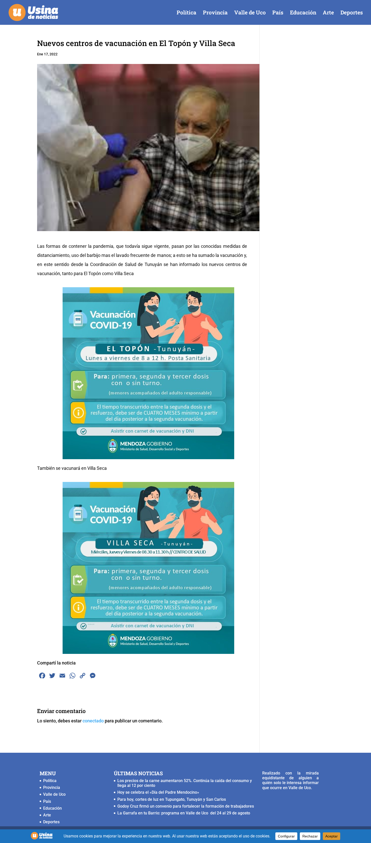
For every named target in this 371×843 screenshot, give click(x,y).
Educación (303, 13)
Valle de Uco (250, 13)
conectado (93, 720)
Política (186, 13)
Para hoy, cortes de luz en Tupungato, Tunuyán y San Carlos (172, 799)
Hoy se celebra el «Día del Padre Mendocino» (158, 792)
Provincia (215, 13)
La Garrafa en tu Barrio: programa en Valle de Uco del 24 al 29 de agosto (183, 813)
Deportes (351, 13)
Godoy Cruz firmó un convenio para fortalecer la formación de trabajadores (185, 806)
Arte (328, 13)
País (277, 13)
